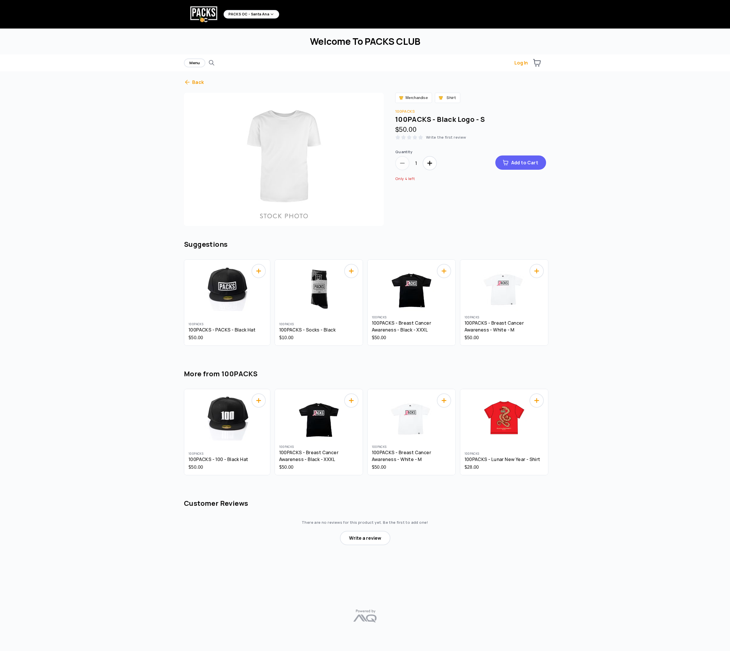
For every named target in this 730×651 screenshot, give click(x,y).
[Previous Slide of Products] (181, 301)
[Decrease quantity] (402, 163)
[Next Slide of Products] (549, 301)
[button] (537, 63)
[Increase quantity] (430, 163)
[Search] (211, 62)
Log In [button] (521, 63)
